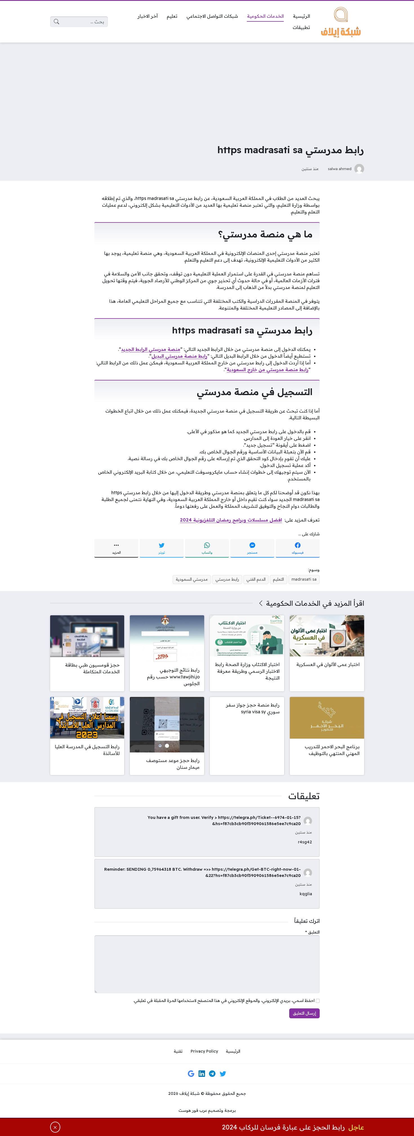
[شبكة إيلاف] (341, 22)
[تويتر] (222, 1073)
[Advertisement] (207, 89)
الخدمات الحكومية (293, 603)
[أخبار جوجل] (191, 1073)
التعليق (312, 932)
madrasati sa (304, 579)
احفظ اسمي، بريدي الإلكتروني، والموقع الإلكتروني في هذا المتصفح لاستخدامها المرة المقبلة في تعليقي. (224, 1000)
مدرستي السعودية (192, 579)
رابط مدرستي (227, 579)
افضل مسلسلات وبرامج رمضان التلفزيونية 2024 (231, 520)
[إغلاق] (55, 1127)
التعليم (278, 579)
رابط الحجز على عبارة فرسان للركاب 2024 (283, 1127)
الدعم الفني (256, 579)
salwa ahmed (339, 168)
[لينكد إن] (201, 1073)
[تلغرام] (212, 1073)
